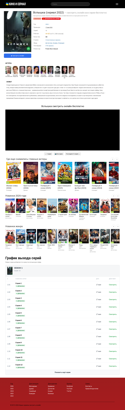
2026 (11, 386)
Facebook (70, 386)
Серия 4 (18, 305)
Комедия (32, 393)
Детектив (51, 388)
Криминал (51, 386)
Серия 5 (18, 313)
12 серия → (73, 154)
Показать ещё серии (62, 372)
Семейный (32, 391)
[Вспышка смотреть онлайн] (17, 51)
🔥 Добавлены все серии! (51, 18)
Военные (51, 393)
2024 (11, 391)
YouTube (69, 388)
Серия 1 (18, 283)
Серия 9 (18, 342)
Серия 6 (18, 320)
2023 (11, 393)
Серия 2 (18, 291)
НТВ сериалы (50, 45)
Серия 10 (18, 350)
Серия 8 (18, 335)
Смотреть (113, 285)
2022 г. (47, 24)
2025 (11, 388)
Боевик (50, 391)
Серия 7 (18, 328)
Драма (31, 388)
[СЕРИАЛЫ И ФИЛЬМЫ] (16, 4)
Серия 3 (18, 298)
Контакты (88, 386)
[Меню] (117, 4)
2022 (11, 396)
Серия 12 (18, 365)
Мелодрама (33, 386)
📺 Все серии (59, 154)
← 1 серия (48, 154)
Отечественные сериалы (53, 40)
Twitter (69, 391)
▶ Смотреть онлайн (17, 55)
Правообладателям (91, 388)
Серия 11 (18, 357)
